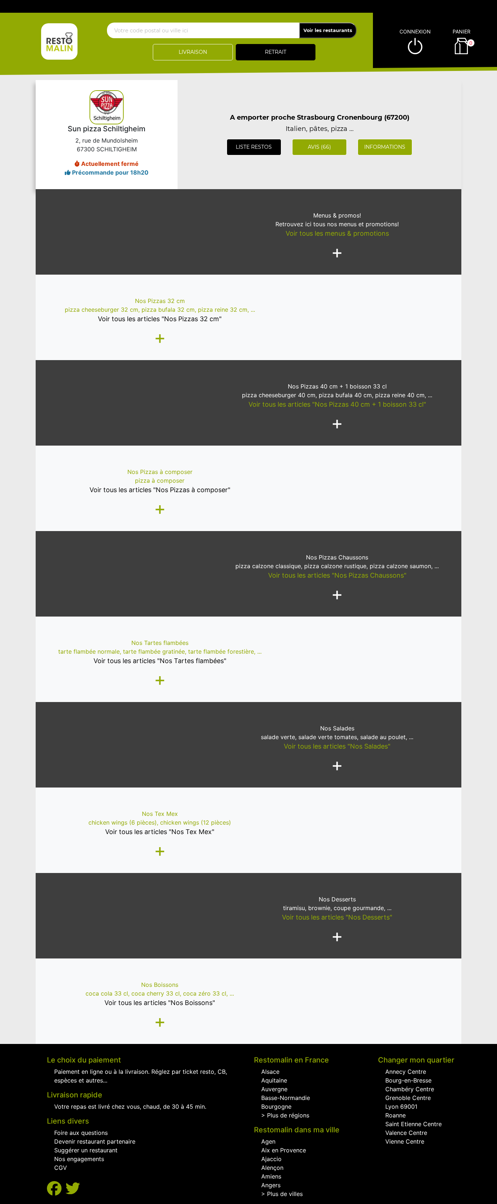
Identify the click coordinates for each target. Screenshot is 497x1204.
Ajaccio (271, 1159)
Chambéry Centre (409, 1089)
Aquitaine (274, 1080)
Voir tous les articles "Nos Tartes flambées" (160, 661)
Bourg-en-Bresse (408, 1080)
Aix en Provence (283, 1150)
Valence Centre (406, 1132)
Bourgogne (276, 1106)
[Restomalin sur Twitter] (72, 1188)
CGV (60, 1167)
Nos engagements (79, 1159)
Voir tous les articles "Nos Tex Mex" (159, 832)
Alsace (270, 1071)
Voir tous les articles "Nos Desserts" (337, 917)
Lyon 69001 (401, 1106)
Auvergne (274, 1089)
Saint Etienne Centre (413, 1124)
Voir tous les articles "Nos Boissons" (159, 1002)
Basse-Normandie (285, 1097)
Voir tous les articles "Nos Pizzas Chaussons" (337, 575)
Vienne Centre (404, 1141)
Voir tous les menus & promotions (337, 233)
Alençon (272, 1167)
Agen (268, 1141)
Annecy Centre (405, 1071)
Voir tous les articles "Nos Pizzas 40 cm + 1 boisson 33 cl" (337, 404)
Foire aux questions (81, 1132)
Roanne (395, 1115)
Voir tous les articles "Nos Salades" (337, 746)
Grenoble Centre (408, 1097)
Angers (271, 1185)
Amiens (271, 1176)
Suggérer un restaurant (86, 1150)
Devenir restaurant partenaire (94, 1141)
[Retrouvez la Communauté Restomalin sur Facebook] (56, 1188)
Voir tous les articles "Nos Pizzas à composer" (160, 490)
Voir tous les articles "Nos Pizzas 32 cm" (160, 319)
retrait (275, 52)
